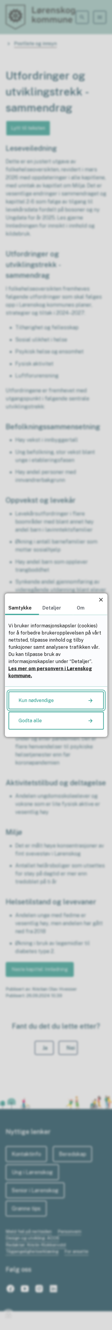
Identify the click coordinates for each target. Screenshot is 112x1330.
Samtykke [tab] (20, 607)
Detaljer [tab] (51, 607)
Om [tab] (81, 607)
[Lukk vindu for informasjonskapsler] (101, 599)
